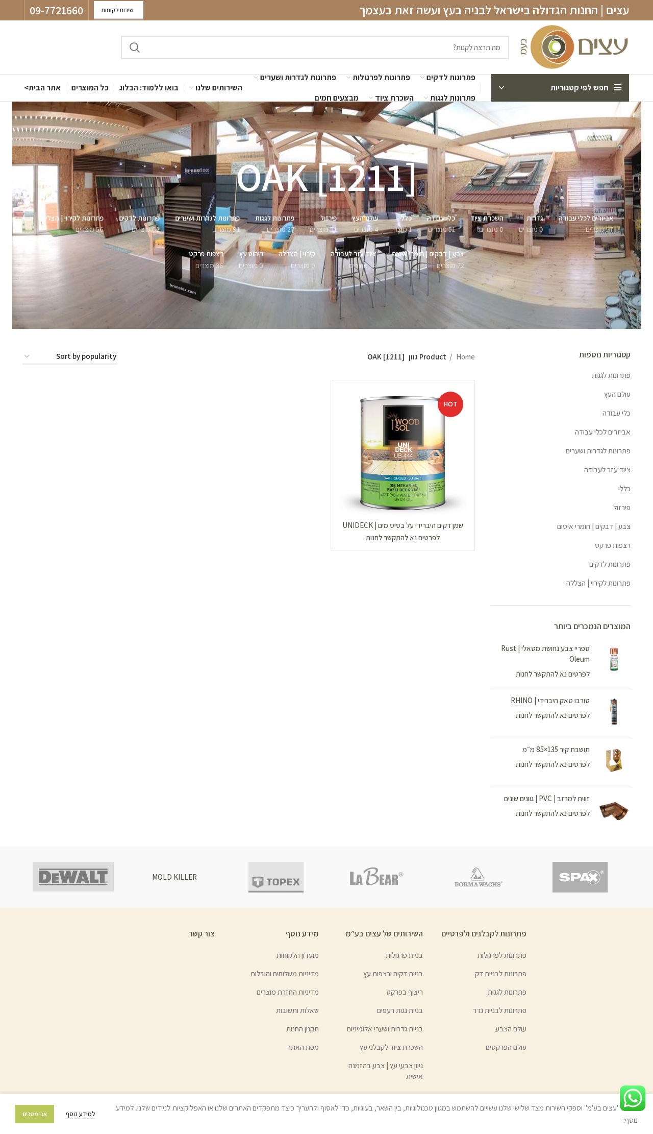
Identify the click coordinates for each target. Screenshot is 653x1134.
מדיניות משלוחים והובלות (284, 973)
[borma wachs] (479, 877)
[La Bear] (377, 877)
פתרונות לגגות (611, 375)
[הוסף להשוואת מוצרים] (346, 404)
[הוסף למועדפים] (346, 450)
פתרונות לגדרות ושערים (598, 450)
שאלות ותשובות (297, 1010)
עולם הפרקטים (506, 1047)
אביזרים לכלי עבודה (603, 432)
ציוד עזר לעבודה (607, 469)
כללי (624, 488)
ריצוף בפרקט (404, 992)
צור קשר (202, 933)
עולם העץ (617, 394)
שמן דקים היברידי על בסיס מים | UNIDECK (402, 525)
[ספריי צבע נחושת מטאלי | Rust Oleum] (614, 661)
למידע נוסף (80, 1113)
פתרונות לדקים (610, 564)
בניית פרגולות (404, 955)
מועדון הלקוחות (298, 955)
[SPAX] (580, 877)
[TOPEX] (275, 877)
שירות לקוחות (117, 10)
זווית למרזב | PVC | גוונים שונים (547, 798)
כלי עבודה (616, 413)
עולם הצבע (510, 1028)
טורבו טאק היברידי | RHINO (550, 700)
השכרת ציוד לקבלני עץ (391, 1047)
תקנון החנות (302, 1028)
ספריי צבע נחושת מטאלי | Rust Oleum (545, 653)
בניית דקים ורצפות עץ (393, 973)
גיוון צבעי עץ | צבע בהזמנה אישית (385, 1070)
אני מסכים (34, 1114)
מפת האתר (303, 1047)
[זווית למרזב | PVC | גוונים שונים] (614, 809)
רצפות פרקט (613, 545)
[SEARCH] (134, 47)
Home (465, 356)
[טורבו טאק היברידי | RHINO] (614, 711)
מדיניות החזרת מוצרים (288, 992)
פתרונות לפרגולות (502, 955)
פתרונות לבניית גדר (499, 1010)
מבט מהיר (346, 427)
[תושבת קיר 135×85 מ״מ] (614, 760)
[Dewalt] (73, 877)
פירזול (622, 507)
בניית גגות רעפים (400, 1010)
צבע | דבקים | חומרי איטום (594, 526)
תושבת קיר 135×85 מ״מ (556, 749)
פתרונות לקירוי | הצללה (598, 583)
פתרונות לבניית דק (500, 973)
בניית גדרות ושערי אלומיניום (385, 1028)
